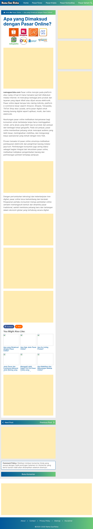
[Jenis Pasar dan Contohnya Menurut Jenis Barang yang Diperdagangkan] (11, 359)
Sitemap (57, 521)
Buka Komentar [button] (28, 474)
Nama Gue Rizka (52, 527)
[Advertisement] (28, 68)
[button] (19, 326)
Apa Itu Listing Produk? (42, 348)
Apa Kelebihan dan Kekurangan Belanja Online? (44, 368)
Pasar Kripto (51, 3)
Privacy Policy (45, 521)
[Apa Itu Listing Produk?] (45, 340)
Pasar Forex (37, 3)
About (23, 521)
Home (25, 3)
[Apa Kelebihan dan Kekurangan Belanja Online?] (45, 359)
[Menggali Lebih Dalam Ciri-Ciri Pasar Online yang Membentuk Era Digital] (28, 359)
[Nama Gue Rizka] (10, 3)
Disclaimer (68, 521)
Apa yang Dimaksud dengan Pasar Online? (27, 21)
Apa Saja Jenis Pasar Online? (28, 348)
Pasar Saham (84, 3)
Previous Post (46, 422)
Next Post (9, 422)
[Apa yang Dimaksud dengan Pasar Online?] (11, 340)
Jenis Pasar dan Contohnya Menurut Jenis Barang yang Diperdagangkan (10, 369)
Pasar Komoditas (67, 3)
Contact (32, 521)
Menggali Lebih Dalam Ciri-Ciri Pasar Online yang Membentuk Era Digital (28, 370)
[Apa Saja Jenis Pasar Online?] (28, 340)
